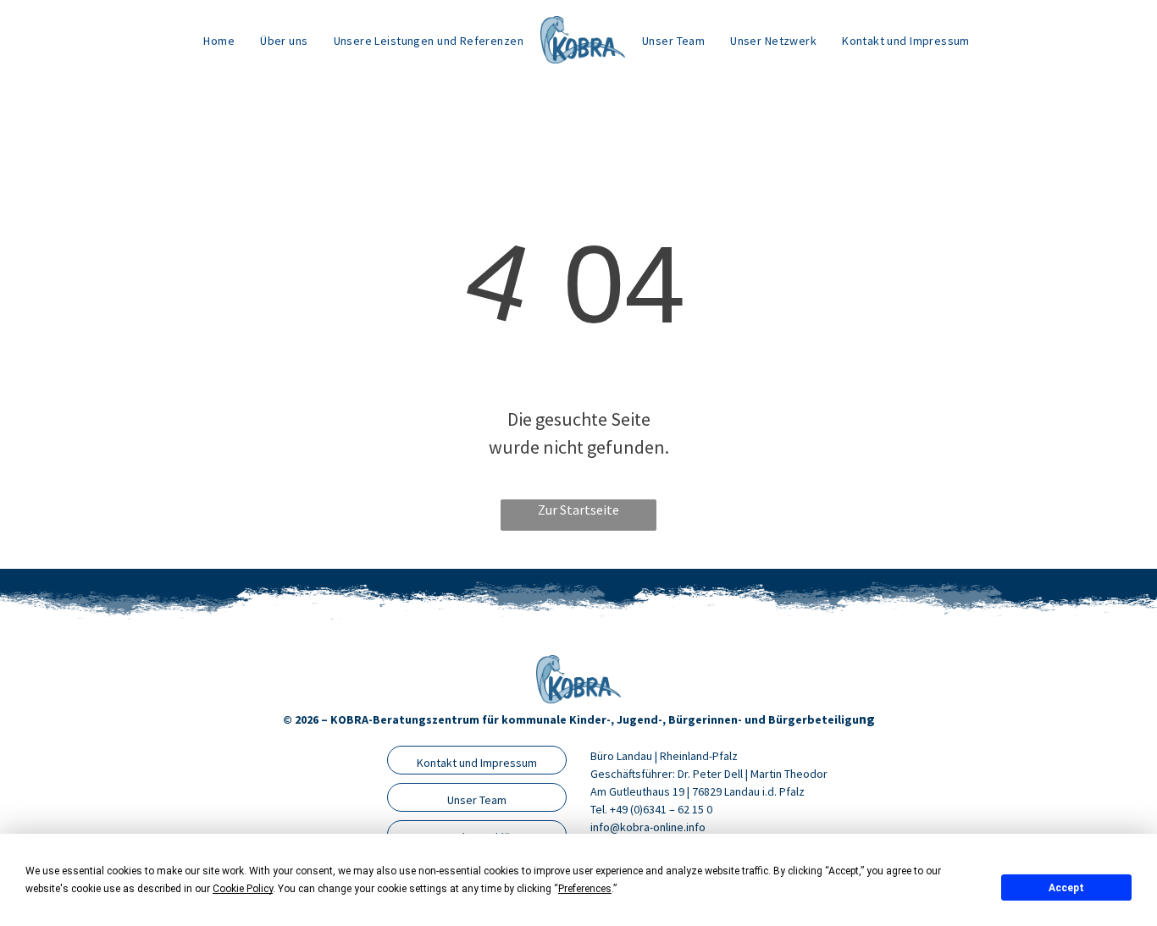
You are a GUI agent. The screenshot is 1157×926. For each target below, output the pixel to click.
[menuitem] (219, 40)
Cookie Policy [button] (243, 889)
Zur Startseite (578, 509)
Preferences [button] (585, 889)
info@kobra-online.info (648, 827)
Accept (1066, 888)
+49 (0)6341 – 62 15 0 (661, 809)
